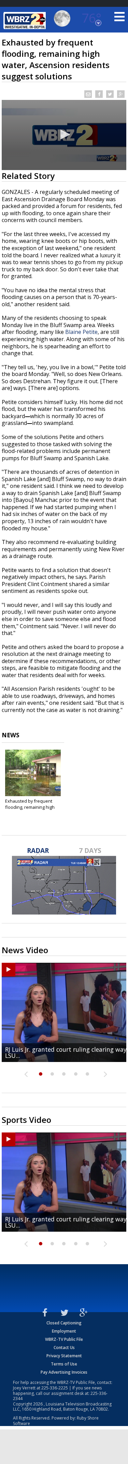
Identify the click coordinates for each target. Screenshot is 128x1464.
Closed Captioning (64, 1323)
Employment (64, 1331)
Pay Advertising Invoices (64, 1372)
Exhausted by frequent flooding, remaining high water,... (30, 807)
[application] (64, 135)
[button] (64, 134)
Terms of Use (64, 1364)
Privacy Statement (64, 1356)
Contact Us (64, 1347)
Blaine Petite (81, 332)
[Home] (25, 20)
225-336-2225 (54, 1388)
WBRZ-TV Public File (64, 1339)
